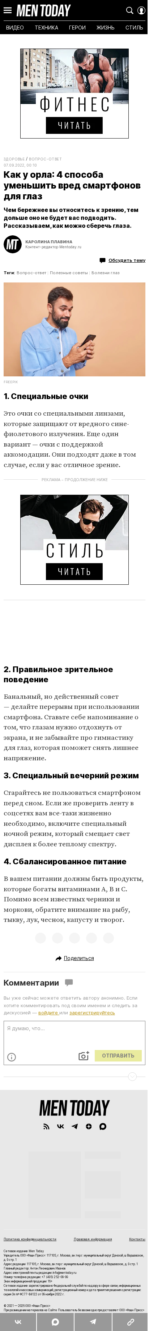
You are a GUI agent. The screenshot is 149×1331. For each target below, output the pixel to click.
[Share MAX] (55, 1322)
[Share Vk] (18, 1322)
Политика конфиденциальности (30, 1239)
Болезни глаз (105, 272)
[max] (102, 1126)
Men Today (44, 10)
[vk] (60, 1126)
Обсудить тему (126, 260)
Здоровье (14, 159)
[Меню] (8, 10)
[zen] (88, 1126)
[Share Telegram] (93, 1322)
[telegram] (74, 1126)
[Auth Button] (141, 10)
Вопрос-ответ (45, 159)
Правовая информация (93, 1239)
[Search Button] (130, 10)
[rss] (46, 1126)
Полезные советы (69, 272)
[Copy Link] (130, 1322)
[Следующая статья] (74, 1076)
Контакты (137, 1239)
